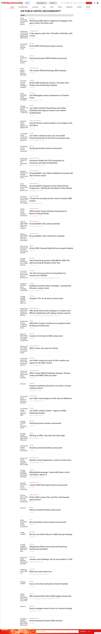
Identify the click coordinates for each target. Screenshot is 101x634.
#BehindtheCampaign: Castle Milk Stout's (49, 473)
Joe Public (36, 140)
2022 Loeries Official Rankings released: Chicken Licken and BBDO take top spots (49, 374)
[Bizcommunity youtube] (70, 3)
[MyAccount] (98, 3)
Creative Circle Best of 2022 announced (46, 336)
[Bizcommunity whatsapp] (71, 3)
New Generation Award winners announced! (47, 522)
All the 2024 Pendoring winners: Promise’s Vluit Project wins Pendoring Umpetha (49, 84)
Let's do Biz (97, 633)
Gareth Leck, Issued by (34, 574)
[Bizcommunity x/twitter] (64, 3)
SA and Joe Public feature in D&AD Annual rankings (50, 534)
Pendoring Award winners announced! (45, 423)
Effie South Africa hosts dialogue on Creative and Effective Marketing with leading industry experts (49, 312)
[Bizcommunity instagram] (68, 3)
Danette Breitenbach (33, 190)
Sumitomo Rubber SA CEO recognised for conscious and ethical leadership (46, 161)
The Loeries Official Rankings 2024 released (47, 70)
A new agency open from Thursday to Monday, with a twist (50, 34)
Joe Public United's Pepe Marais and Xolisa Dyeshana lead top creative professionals (47, 110)
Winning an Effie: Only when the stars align (47, 435)
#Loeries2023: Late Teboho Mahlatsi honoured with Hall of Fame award (51, 174)
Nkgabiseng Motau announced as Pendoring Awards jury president (48, 548)
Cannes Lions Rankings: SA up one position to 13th (50, 559)
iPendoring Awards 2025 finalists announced (48, 58)
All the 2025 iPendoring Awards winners (46, 46)
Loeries (35, 203)
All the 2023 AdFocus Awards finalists (51, 248)
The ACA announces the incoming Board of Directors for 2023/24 (47, 274)
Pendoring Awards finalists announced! (45, 448)
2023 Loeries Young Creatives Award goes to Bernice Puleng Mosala (48, 212)
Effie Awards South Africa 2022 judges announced (50, 596)
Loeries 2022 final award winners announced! (48, 485)
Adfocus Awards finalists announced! (45, 510)
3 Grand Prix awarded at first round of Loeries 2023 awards (50, 199)
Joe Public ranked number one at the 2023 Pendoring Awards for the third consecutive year (49, 137)
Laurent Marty (32, 390)
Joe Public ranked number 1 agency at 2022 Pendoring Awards (47, 412)
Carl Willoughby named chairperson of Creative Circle (49, 96)
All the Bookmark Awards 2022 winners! (46, 621)
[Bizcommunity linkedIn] (63, 3)
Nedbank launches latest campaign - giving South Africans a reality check (50, 287)
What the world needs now (40, 572)
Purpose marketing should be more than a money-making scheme (50, 387)
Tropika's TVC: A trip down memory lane (46, 298)
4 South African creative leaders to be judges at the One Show (50, 124)
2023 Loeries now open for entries (43, 348)
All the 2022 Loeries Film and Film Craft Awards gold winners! (49, 498)
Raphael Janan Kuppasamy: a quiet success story (50, 460)
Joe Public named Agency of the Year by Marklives (50, 398)
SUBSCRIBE (83, 631)
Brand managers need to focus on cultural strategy (50, 608)
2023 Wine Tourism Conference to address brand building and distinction (49, 324)
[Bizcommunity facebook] (66, 3)
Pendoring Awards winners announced (45, 148)
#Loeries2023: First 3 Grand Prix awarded (46, 236)
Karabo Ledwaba (33, 100)
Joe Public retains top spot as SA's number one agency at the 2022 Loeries (49, 361)
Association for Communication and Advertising (44, 278)
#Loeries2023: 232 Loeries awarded (44, 224)
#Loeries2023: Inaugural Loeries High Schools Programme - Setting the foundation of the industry (50, 187)
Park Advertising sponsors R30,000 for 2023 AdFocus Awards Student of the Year (49, 261)
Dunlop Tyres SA (37, 165)
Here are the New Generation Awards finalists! (48, 584)
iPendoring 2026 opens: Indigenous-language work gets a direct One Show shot (50, 22)
